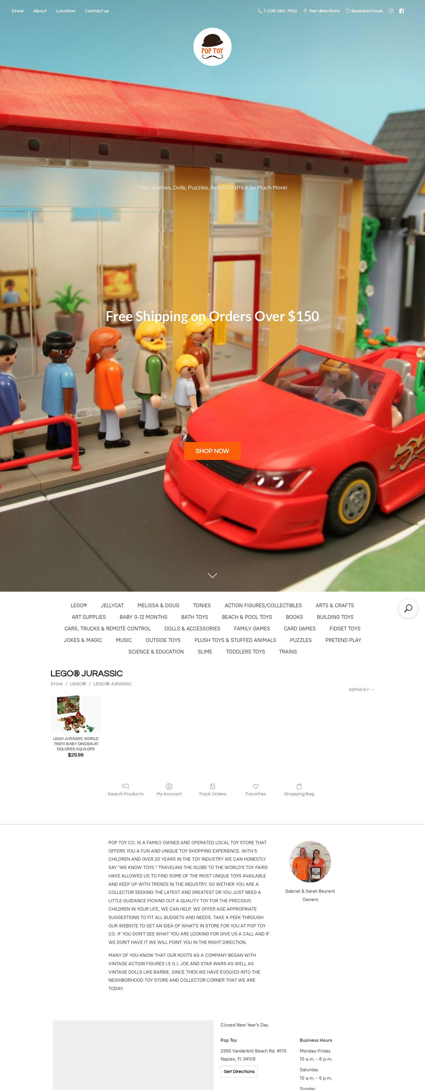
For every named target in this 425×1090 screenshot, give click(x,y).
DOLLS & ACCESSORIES (192, 628)
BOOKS (294, 617)
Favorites (256, 794)
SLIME (205, 652)
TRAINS (288, 652)
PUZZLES (301, 640)
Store (18, 11)
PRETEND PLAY (343, 640)
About (40, 11)
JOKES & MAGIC (83, 640)
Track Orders (212, 794)
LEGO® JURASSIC (113, 684)
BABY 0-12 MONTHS (143, 617)
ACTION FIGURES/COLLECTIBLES (263, 605)
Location (65, 11)
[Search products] (408, 608)
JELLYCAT (112, 605)
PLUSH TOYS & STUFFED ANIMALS (235, 640)
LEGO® (79, 605)
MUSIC (124, 640)
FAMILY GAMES (252, 628)
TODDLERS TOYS (245, 652)
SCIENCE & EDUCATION (156, 652)
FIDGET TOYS (345, 628)
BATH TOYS (194, 617)
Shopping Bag (299, 794)
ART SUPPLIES (89, 617)
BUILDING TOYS (335, 617)
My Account (169, 794)
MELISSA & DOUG (158, 605)
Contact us (97, 11)
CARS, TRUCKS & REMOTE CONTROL (107, 628)
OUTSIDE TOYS (163, 640)
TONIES (202, 605)
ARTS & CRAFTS (335, 605)
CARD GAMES (300, 628)
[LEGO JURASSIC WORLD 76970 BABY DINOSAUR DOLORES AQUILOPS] (76, 714)
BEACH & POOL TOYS (247, 617)
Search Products (126, 794)
